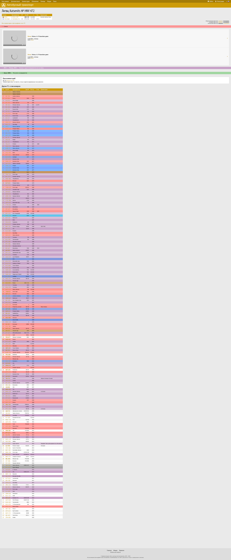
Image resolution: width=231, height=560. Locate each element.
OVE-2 (7, 126)
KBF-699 (8, 370)
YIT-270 (8, 463)
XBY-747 (8, 402)
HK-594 (8, 96)
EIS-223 (8, 313)
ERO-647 (8, 498)
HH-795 (8, 103)
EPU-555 (8, 454)
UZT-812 (8, 478)
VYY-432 (8, 398)
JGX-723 (8, 411)
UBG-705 (8, 404)
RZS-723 (8, 496)
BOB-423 (8, 415)
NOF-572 (8, 513)
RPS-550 (8, 437)
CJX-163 (8, 470)
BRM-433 (8, 389)
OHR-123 (8, 161)
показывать (226, 23)
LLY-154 (8, 285)
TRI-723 (8, 378)
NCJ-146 (8, 307)
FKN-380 (8, 430)
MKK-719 (8, 420)
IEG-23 (7, 142)
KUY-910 (8, 359)
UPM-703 (8, 196)
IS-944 (7, 131)
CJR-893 (8, 387)
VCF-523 (8, 320)
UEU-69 (8, 139)
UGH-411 (8, 339)
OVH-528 (8, 489)
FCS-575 (8, 211)
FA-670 (8, 100)
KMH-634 (8, 346)
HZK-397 (8, 367)
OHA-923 (8, 168)
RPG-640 (8, 409)
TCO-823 (8, 150)
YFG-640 (8, 354)
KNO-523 (8, 391)
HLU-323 (8, 185)
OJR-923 (8, 192)
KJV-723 (8, 218)
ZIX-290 (8, 335)
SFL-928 (8, 276)
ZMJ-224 (8, 485)
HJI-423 (8, 324)
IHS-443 (8, 383)
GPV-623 (8, 511)
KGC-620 (8, 281)
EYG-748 (8, 326)
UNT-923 (8, 189)
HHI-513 (8, 396)
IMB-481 (8, 385)
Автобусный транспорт (20, 4)
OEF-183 (8, 344)
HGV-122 (8, 311)
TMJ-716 (8, 174)
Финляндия (7, 18)
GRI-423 (8, 515)
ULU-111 (8, 181)
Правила (121, 550)
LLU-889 (8, 443)
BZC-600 (8, 265)
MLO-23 (8, 124)
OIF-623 (8, 209)
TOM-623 (8, 187)
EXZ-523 (8, 400)
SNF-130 (8, 348)
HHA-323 (8, 146)
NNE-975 (8, 456)
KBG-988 (8, 318)
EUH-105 (8, 502)
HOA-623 (8, 194)
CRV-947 (8, 413)
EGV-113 (8, 233)
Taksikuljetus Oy (16, 18)
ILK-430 (8, 446)
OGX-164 (8, 298)
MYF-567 (8, 328)
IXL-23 (7, 137)
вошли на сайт (10, 80)
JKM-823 (8, 483)
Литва (6, 17)
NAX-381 (8, 268)
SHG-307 (8, 361)
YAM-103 (8, 270)
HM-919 (8, 105)
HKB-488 (8, 179)
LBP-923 (8, 163)
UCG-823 (8, 424)
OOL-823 (8, 222)
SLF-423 (8, 357)
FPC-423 (8, 467)
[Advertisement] (115, 534)
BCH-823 (8, 224)
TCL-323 (8, 113)
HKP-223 (8, 172)
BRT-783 (8, 450)
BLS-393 (8, 239)
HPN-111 (8, 198)
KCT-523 (8, 183)
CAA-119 (8, 257)
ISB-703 (8, 480)
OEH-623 (8, 170)
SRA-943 (8, 465)
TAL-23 (8, 144)
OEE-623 (8, 159)
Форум (115, 550)
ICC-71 (7, 120)
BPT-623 (8, 433)
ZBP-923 (8, 202)
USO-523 (8, 305)
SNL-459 (8, 476)
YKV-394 (8, 441)
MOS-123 (8, 439)
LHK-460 (8, 94)
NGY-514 (8, 289)
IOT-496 (8, 461)
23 (3, 92)
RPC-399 (8, 246)
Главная (109, 550)
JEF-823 (8, 333)
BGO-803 (8, 283)
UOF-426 (8, 426)
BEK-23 (8, 116)
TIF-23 (7, 111)
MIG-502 (8, 302)
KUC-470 (8, 504)
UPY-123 (8, 372)
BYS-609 (8, 341)
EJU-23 (8, 118)
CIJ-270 (8, 435)
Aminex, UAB (15, 17)
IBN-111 (8, 229)
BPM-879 (8, 365)
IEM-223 (8, 235)
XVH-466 (8, 448)
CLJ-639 (8, 491)
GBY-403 (8, 309)
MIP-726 (8, 226)
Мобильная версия (115, 552)
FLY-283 (8, 417)
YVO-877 (8, 337)
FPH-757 (8, 506)
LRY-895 (8, 376)
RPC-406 (8, 242)
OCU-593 (8, 153)
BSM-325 (8, 352)
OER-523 (8, 122)
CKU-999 (8, 407)
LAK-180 (8, 92)
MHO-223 (8, 215)
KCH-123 (8, 129)
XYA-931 (8, 331)
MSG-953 (8, 287)
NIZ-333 (8, 350)
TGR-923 (8, 291)
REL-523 (8, 176)
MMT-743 (8, 474)
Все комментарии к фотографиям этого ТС (13, 23)
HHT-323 (8, 155)
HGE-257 (8, 278)
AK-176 (8, 109)
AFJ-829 (8, 250)
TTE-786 (8, 200)
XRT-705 (8, 509)
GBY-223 (8, 294)
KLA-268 (8, 231)
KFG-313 (8, 261)
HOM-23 (8, 148)
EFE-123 (8, 252)
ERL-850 (8, 459)
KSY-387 (8, 363)
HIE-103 (8, 300)
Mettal (32, 40)
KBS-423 (8, 135)
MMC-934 (8, 452)
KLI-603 (8, 237)
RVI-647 (8, 248)
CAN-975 (8, 259)
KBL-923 (8, 133)
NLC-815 (8, 487)
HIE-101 (8, 296)
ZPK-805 (8, 517)
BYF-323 (8, 213)
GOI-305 (8, 428)
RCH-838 (8, 157)
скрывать (220, 21)
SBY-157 (8, 394)
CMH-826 (8, 493)
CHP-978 (8, 422)
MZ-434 (8, 107)
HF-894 (8, 98)
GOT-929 (8, 500)
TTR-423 (8, 205)
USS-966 (8, 207)
